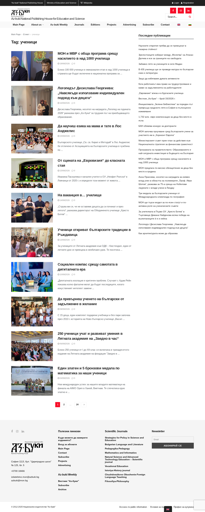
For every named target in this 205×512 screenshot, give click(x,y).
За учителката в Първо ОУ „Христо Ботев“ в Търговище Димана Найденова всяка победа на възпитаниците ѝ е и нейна (164, 215)
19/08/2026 (64, 63)
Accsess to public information (133, 507)
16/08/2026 (64, 103)
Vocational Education (116, 466)
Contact (165, 24)
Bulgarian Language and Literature (124, 444)
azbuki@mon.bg (19, 480)
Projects (111, 24)
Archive (62, 489)
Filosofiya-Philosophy (117, 481)
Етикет (26, 34)
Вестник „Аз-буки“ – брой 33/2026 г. (157, 98)
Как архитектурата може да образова (158, 233)
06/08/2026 (64, 344)
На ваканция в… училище (79, 195)
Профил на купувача (184, 507)
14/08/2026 (64, 200)
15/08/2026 (64, 136)
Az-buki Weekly (59, 24)
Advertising (129, 24)
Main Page (19, 24)
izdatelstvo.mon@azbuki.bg (25, 477)
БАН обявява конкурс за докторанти (157, 126)
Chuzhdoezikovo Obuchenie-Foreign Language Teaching (125, 475)
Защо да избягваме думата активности (159, 78)
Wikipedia (87, 3)
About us (36, 24)
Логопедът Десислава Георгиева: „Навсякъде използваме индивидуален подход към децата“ (91, 93)
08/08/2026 (64, 309)
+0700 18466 (18, 471)
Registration (188, 3)
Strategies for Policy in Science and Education (124, 438)
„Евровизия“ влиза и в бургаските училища (161, 93)
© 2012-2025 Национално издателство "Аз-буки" (33, 507)
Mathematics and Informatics (121, 452)
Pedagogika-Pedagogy (117, 448)
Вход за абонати (67, 444)
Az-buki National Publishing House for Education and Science (48, 18)
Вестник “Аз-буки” (68, 481)
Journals (79, 24)
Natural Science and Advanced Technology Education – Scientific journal (124, 459)
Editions (95, 24)
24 (77, 404)
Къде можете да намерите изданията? (73, 438)
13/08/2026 (64, 240)
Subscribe (148, 24)
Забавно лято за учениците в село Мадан (160, 64)
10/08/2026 (64, 274)
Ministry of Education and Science (61, 3)
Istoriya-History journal (117, 470)
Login (176, 3)
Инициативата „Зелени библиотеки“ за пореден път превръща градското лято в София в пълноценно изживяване (166, 108)
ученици (36, 34)
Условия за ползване (160, 507)
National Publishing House (27, 3)
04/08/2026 (64, 378)
